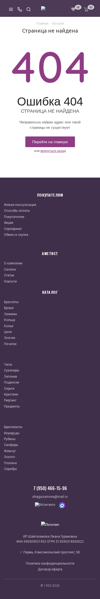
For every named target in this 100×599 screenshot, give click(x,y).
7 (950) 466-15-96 (50, 488)
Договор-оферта (50, 569)
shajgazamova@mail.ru (50, 497)
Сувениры (11, 370)
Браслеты (11, 302)
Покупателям (14, 217)
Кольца (9, 320)
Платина (10, 463)
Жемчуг (10, 451)
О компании (13, 263)
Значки (9, 338)
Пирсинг (10, 400)
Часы (8, 364)
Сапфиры (11, 445)
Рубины (9, 439)
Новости (10, 281)
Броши (9, 308)
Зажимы (10, 314)
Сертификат (13, 229)
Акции (8, 223)
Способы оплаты (17, 211)
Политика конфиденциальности (50, 563)
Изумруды (11, 433)
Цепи (8, 332)
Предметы (12, 406)
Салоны (10, 269)
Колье (8, 326)
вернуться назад (53, 151)
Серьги (9, 388)
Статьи (9, 275)
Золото (9, 457)
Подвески (11, 382)
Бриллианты (13, 427)
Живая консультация (20, 205)
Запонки (10, 376)
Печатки (10, 344)
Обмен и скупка (16, 235)
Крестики (11, 394)
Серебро (10, 469)
